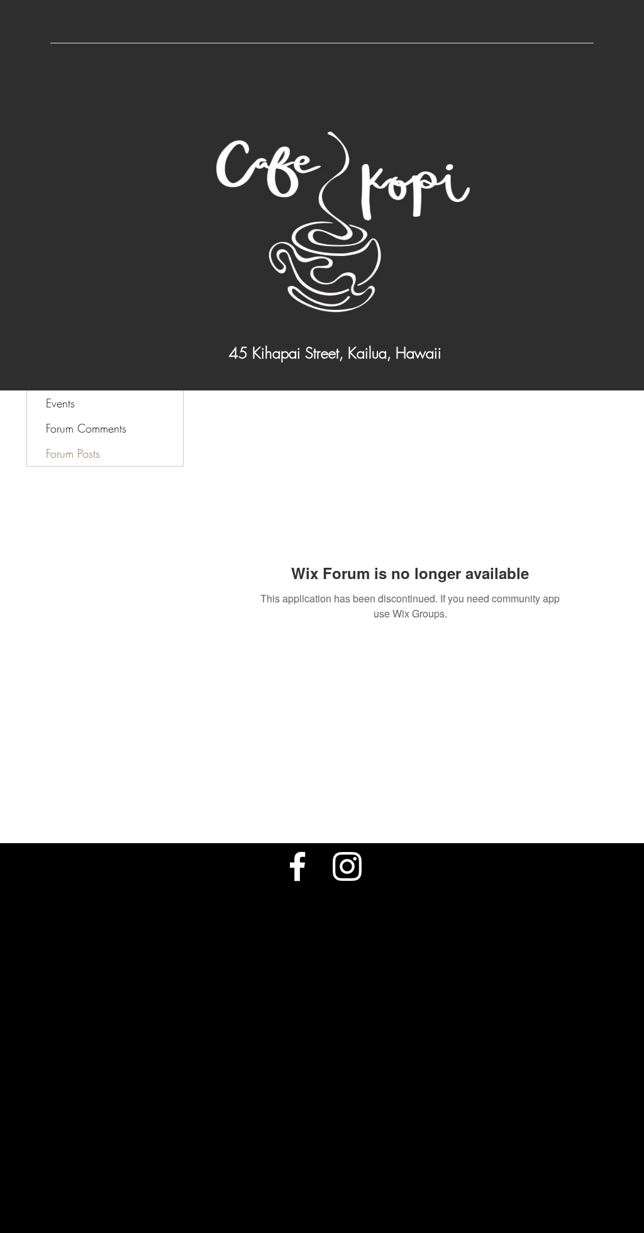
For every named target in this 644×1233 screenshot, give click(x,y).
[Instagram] (347, 866)
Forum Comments (86, 428)
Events (60, 403)
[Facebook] (297, 866)
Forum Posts (73, 453)
